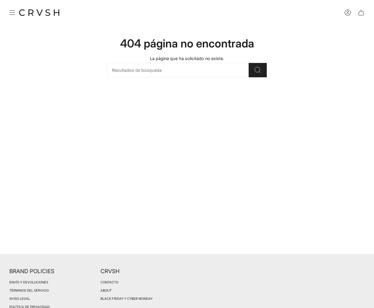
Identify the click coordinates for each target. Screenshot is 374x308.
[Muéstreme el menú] (12, 12)
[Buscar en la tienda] (258, 70)
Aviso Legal (19, 299)
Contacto (109, 282)
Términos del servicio (29, 290)
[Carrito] (361, 12)
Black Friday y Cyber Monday (127, 299)
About (106, 290)
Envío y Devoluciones (28, 282)
